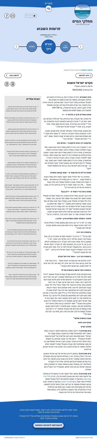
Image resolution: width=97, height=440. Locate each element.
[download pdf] (6, 84)
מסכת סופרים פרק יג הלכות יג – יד (76, 114)
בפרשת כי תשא (76, 379)
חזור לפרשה (84, 75)
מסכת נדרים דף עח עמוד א (80, 172)
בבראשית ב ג (19, 219)
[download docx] (12, 84)
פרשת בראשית (87, 70)
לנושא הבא (14, 75)
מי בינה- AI (29, 16)
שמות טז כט (80, 311)
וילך (48, 49)
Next (80, 46)
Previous (17, 46)
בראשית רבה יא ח (84, 232)
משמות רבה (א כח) (13, 263)
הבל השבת (65, 381)
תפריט (48, 4)
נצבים (48, 44)
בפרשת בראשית (54, 381)
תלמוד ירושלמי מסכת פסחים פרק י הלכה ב (73, 218)
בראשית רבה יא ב (84, 256)
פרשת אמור (25, 144)
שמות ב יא (59, 277)
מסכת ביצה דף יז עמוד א (81, 191)
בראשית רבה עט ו (13, 256)
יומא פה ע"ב (61, 376)
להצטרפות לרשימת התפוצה (48, 425)
